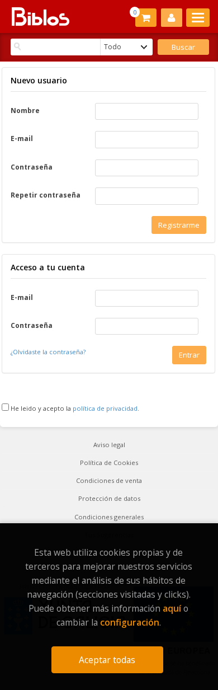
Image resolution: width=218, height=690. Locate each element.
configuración (129, 622)
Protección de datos (109, 498)
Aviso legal (109, 444)
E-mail (22, 139)
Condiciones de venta (109, 480)
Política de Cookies (109, 462)
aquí (172, 608)
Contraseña (32, 167)
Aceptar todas (107, 660)
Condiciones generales (109, 517)
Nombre (25, 111)
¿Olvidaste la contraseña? (48, 352)
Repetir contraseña (45, 195)
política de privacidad (105, 408)
